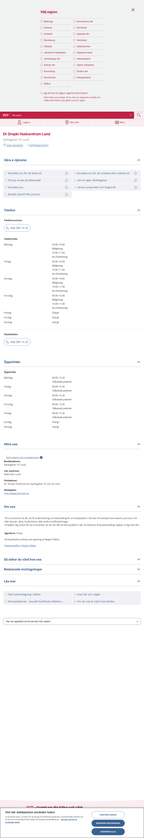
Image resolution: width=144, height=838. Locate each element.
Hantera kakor (108, 814)
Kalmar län (49, 64)
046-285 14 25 (19, 228)
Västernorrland (84, 52)
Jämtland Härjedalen (55, 52)
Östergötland (84, 77)
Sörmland (82, 27)
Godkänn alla (108, 831)
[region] (72, 823)
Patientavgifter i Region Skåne (20, 545)
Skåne (47, 83)
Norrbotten (50, 77)
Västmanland (83, 58)
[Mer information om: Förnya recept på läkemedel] (67, 180)
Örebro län (82, 71)
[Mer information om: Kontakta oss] (67, 187)
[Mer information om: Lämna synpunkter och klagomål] (136, 187)
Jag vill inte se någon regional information (66, 93)
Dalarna (48, 27)
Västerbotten (83, 46)
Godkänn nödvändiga (108, 823)
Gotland (48, 33)
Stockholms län (85, 21)
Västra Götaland (85, 64)
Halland (48, 46)
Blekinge (48, 21)
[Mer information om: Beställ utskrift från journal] (67, 194)
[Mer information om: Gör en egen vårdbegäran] (136, 180)
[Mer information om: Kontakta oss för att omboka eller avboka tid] (136, 173)
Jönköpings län (52, 58)
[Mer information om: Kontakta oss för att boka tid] (67, 173)
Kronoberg (49, 71)
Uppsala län (83, 33)
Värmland (82, 40)
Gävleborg (49, 40)
